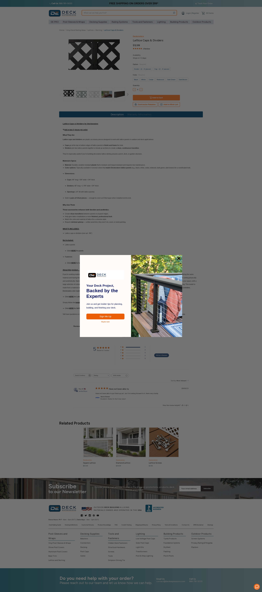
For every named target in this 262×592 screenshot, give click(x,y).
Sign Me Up (105, 316)
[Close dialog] (178, 258)
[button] (257, 587)
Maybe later (105, 322)
